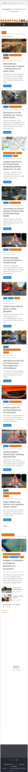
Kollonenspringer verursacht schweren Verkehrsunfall (12, 260)
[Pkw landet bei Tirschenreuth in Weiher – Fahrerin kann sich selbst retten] (14, 45)
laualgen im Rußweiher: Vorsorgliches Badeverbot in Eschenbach (13, 564)
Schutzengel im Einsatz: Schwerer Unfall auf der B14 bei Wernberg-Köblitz (13, 212)
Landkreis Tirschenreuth (15, 55)
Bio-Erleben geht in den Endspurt (11, 604)
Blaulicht (6, 55)
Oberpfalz (6, 57)
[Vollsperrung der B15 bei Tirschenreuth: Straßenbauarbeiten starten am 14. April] (14, 143)
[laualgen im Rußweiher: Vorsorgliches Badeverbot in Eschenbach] (14, 545)
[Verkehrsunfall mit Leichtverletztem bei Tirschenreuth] (14, 392)
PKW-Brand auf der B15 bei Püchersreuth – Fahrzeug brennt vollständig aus (13, 364)
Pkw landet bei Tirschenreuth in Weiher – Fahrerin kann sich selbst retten (13, 67)
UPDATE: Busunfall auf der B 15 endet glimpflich (13, 308)
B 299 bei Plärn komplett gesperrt (17, 588)
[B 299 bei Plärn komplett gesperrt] (7, 589)
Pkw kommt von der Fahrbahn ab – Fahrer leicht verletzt (12, 115)
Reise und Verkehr (8, 155)
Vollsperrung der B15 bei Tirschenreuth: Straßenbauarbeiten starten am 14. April (12, 165)
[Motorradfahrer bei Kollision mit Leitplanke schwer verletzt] (14, 481)
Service (15, 155)
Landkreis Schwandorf (15, 202)
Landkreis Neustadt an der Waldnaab (12, 349)
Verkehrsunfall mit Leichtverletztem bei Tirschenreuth (12, 410)
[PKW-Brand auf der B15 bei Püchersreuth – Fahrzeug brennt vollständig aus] (14, 337)
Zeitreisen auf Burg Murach (18, 596)
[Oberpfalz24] (14, 20)
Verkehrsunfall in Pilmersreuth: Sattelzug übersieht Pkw (13, 454)
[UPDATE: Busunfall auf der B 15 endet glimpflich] (14, 289)
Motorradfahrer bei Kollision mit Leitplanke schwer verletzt (13, 504)
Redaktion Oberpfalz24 (17, 60)
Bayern (5, 298)
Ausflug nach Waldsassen (16, 667)
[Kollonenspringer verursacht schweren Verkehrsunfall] (14, 240)
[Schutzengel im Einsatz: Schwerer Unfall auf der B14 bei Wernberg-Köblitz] (14, 193)
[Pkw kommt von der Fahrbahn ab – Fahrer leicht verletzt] (14, 97)
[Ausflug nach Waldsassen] (7, 668)
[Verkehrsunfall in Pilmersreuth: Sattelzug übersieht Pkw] (14, 436)
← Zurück (4, 526)
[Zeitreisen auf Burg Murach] (7, 598)
